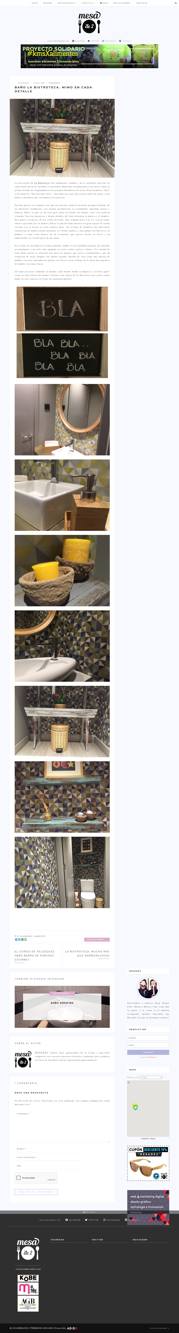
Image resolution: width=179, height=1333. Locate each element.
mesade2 (90, 1212)
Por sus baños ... (97, 939)
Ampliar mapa (148, 1138)
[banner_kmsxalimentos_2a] (89, 56)
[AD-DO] (148, 1207)
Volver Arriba (159, 1328)
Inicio (35, 3)
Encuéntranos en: (58, 41)
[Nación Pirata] (148, 1163)
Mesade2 (48, 3)
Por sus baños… (122, 3)
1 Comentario (54, 83)
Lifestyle (87, 3)
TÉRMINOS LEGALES (41, 1328)
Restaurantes (66, 3)
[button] (135, 1107)
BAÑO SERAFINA (62, 1003)
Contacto (141, 3)
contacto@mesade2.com (28, 1269)
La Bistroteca (41, 183)
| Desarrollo (59, 1328)
